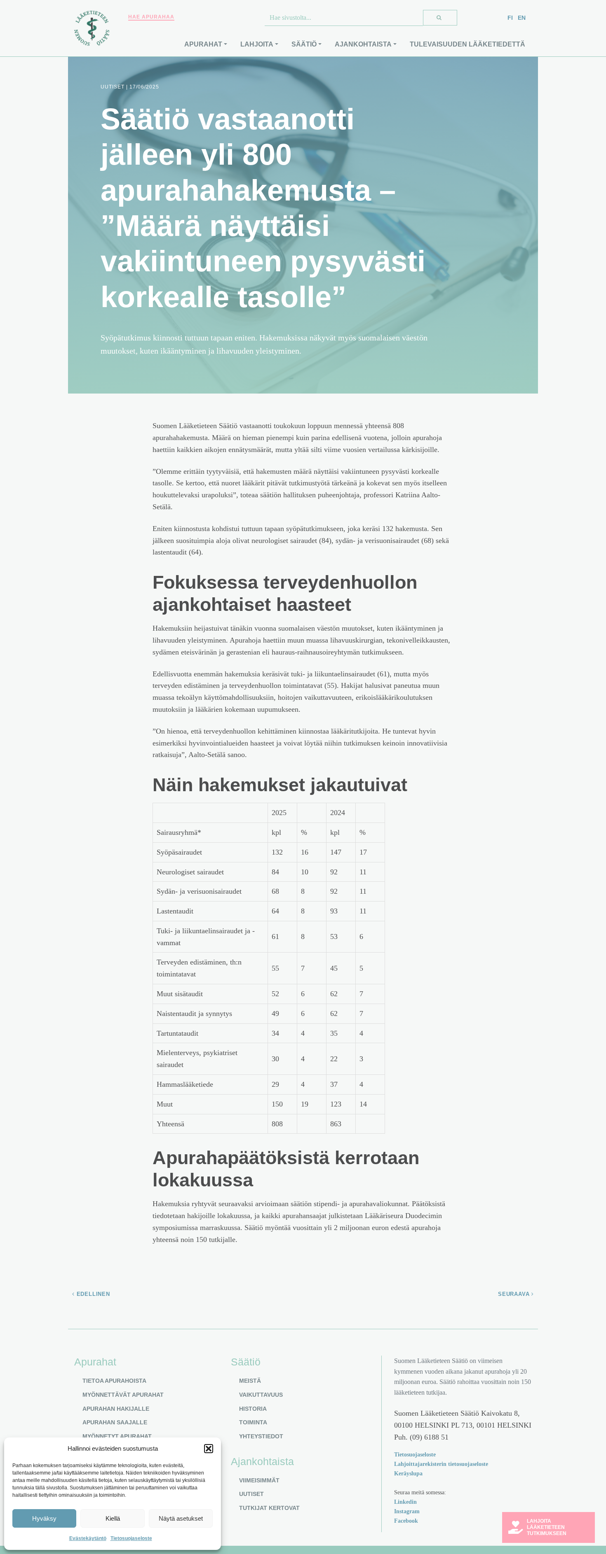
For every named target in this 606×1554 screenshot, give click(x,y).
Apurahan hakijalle (115, 1408)
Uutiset (251, 1494)
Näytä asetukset (181, 1518)
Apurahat (203, 44)
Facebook (406, 1520)
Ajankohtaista (363, 44)
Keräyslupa (408, 1473)
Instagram (407, 1511)
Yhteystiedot (261, 1436)
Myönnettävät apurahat (123, 1394)
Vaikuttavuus (261, 1394)
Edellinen (92, 1294)
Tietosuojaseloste (131, 1538)
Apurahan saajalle (114, 1422)
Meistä (250, 1380)
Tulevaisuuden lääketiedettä (467, 44)
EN (522, 17)
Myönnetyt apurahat (117, 1436)
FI (510, 17)
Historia (253, 1408)
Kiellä (113, 1518)
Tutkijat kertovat (269, 1508)
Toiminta (253, 1422)
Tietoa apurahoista (114, 1380)
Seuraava (514, 1294)
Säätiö (304, 44)
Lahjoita (256, 44)
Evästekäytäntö (87, 1538)
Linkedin (405, 1501)
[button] (208, 1448)
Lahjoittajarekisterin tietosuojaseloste (441, 1464)
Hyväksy (44, 1518)
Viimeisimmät (259, 1480)
